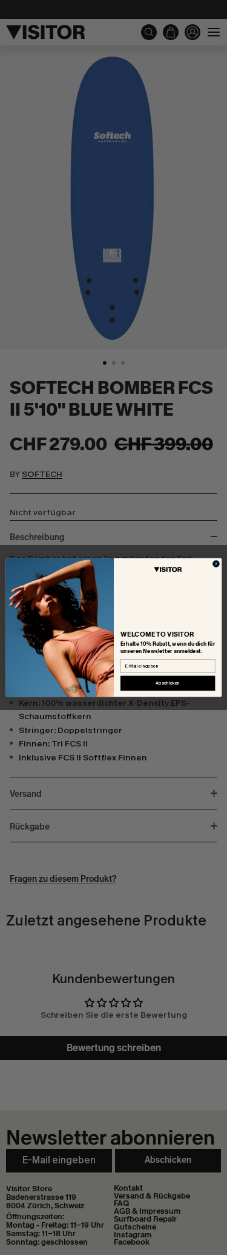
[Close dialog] (215, 563)
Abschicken (168, 683)
